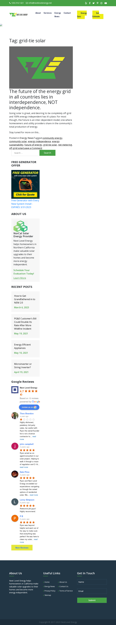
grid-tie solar (50, 144)
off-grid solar (16, 148)
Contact (67, 13)
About (38, 13)
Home (47, 582)
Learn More (19, 278)
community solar (18, 141)
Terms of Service (66, 591)
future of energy (33, 144)
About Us (63, 582)
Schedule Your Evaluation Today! (23, 272)
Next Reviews (21, 547)
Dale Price (24, 472)
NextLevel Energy (69, 622)
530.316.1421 (18, 3)
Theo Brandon (27, 413)
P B (21, 516)
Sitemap (47, 595)
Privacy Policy (49, 591)
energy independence (39, 141)
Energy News (27, 138)
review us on (27, 407)
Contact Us (63, 586)
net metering (65, 144)
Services (48, 13)
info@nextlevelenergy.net (40, 3)
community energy (52, 138)
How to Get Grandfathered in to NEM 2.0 (24, 299)
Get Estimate (96, 15)
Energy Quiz (82, 15)
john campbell (27, 444)
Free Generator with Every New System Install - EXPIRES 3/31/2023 (25, 204)
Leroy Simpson (27, 499)
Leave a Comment (32, 148)
